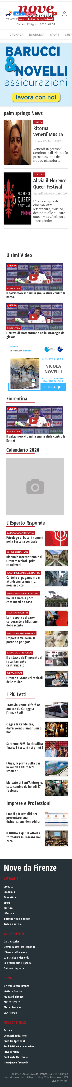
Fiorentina (10, 897)
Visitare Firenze (13, 991)
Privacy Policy (11, 1052)
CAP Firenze (10, 1012)
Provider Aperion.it (14, 1041)
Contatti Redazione (15, 1035)
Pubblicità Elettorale (16, 1057)
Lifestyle (9, 913)
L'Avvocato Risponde (15, 952)
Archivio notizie (13, 924)
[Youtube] (54, 13)
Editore (8, 1030)
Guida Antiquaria (14, 968)
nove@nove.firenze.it (16, 1062)
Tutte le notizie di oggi (17, 918)
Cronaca (16, 34)
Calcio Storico (11, 941)
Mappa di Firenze (13, 996)
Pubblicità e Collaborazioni (19, 1046)
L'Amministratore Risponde (19, 947)
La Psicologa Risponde (16, 957)
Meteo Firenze (12, 1002)
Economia (36, 34)
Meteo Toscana (13, 1007)
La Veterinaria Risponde (17, 963)
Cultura (8, 908)
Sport (54, 34)
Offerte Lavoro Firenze (16, 986)
